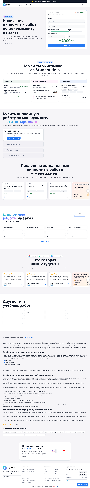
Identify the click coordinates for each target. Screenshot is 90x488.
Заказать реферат (26, 473)
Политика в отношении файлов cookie (52, 480)
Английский (7, 232)
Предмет (50, 23)
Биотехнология (29, 236)
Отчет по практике (30, 317)
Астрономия (29, 232)
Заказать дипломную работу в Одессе (54, 432)
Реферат (28, 312)
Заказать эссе (25, 478)
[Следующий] (88, 190)
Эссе (70, 312)
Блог (45, 469)
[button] (20, 5)
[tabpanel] (66, 32)
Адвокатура (50, 227)
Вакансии (46, 473)
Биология (6, 236)
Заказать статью (26, 476)
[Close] (85, 1)
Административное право (75, 227)
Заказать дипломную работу (28, 471)
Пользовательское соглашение (51, 478)
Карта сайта (58, 473)
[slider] (69, 31)
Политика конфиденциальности (51, 476)
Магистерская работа (9, 322)
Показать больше (8, 281)
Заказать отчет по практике (28, 480)
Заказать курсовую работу (28, 469)
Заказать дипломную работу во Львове (35, 435)
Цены (56, 471)
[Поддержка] (78, 4)
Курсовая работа (8, 312)
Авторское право (8, 227)
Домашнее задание (52, 317)
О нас (56, 469)
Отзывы (46, 471)
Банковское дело (73, 232)
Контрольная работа (9, 317)
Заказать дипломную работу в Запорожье (14, 435)
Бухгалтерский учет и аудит (54, 236)
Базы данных (50, 232)
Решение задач (72, 317)
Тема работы (51, 18)
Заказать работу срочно (27, 482)
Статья (49, 312)
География (71, 236)
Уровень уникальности (53, 29)
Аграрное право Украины (32, 227)
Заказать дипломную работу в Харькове (33, 432)
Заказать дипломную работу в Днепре (75, 432)
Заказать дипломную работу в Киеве (12, 432)
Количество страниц (53, 33)
